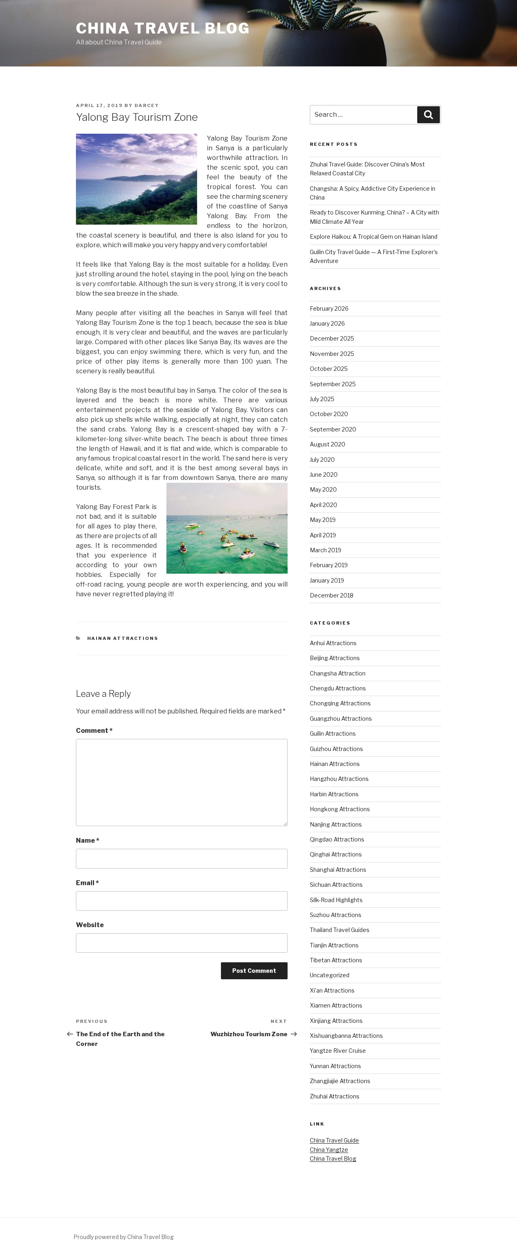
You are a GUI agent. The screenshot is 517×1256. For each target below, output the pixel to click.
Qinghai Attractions (336, 854)
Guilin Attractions (333, 733)
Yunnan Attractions (335, 1065)
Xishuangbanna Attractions (346, 1035)
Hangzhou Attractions (339, 778)
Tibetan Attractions (336, 960)
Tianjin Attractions (334, 945)
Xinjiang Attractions (336, 1020)
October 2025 (329, 368)
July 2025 (322, 399)
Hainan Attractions (123, 638)
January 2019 (327, 580)
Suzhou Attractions (335, 914)
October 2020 (329, 413)
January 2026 (327, 323)
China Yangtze (329, 1149)
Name (87, 840)
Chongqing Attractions (340, 703)
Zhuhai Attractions (334, 1096)
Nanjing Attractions (336, 824)
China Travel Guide (334, 1140)
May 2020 (323, 489)
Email (87, 883)
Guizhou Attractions (336, 748)
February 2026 (329, 308)
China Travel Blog (163, 28)
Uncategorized (329, 975)
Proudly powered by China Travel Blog (124, 1236)
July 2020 (322, 459)
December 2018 (331, 595)
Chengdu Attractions (338, 688)
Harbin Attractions (334, 794)
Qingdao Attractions (337, 839)
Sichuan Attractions (336, 884)
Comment (94, 730)
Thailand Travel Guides (340, 929)
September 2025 (333, 384)
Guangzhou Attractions (341, 718)
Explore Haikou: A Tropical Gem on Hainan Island (373, 236)
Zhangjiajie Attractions (340, 1080)
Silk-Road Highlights (336, 899)
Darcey (147, 105)
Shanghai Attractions (338, 869)
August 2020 (327, 444)
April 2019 (323, 535)
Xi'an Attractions (332, 990)
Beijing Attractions (335, 657)
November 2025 (332, 353)
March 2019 (325, 550)
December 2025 (332, 338)
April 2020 (323, 504)
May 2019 (323, 519)
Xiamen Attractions (336, 1005)
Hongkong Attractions (340, 809)
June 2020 (324, 474)
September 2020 (333, 429)
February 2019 (329, 565)
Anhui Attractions (333, 643)
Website (90, 925)
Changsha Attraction (338, 673)
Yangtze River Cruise (338, 1050)
